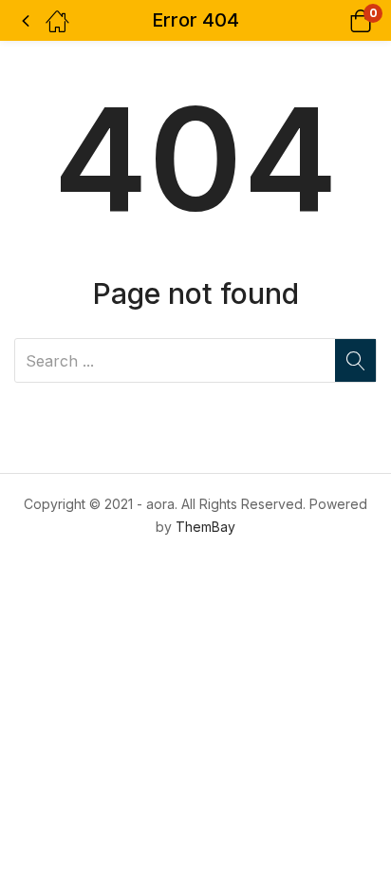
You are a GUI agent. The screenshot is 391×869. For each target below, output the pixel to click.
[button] (336, 20)
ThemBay (205, 527)
